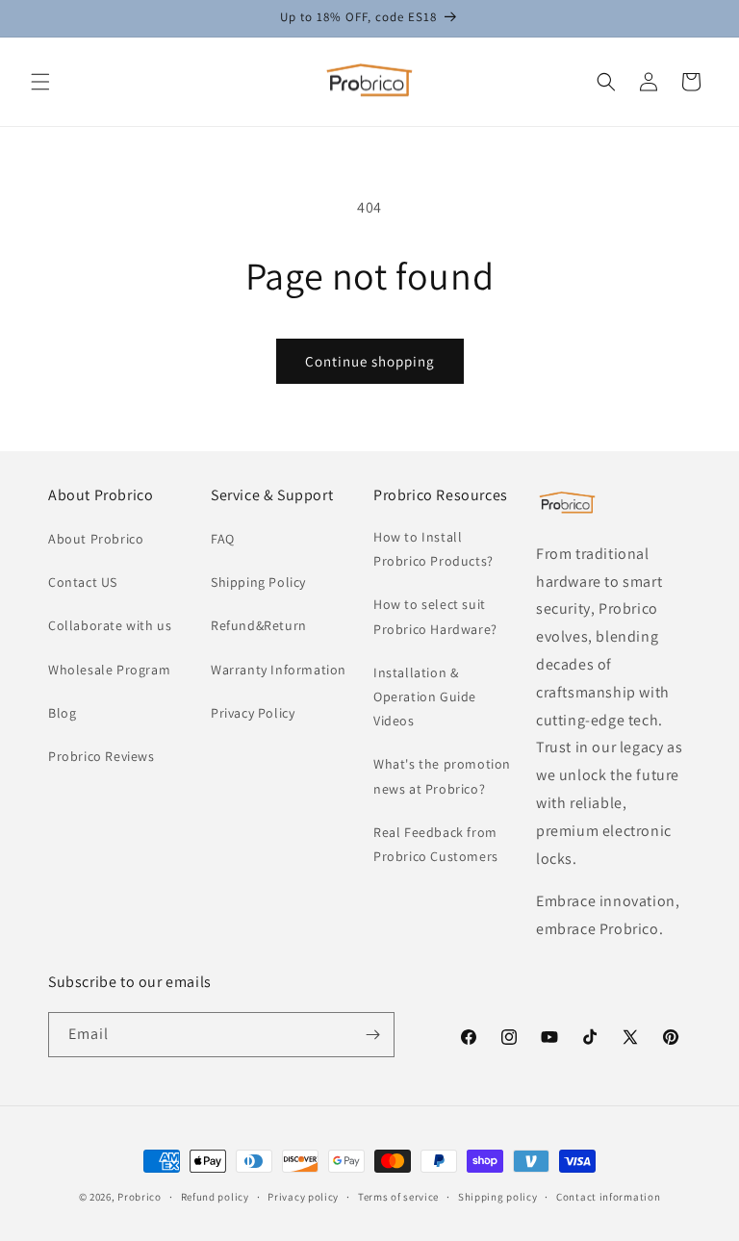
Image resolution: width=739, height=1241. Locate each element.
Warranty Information (278, 669)
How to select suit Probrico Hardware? (435, 616)
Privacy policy (303, 1196)
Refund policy (215, 1196)
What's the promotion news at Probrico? (442, 776)
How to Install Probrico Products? (433, 549)
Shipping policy (498, 1196)
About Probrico (95, 538)
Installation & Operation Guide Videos (424, 696)
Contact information (608, 1196)
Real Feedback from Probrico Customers (435, 844)
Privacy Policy (252, 713)
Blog (62, 713)
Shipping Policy (258, 582)
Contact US (82, 582)
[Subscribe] (372, 1034)
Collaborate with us (109, 625)
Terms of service (398, 1196)
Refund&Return (259, 625)
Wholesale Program (109, 669)
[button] (40, 82)
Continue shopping (370, 361)
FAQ (223, 538)
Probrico (139, 1196)
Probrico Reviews (101, 756)
